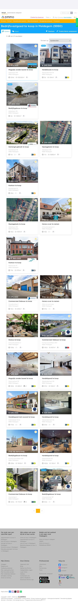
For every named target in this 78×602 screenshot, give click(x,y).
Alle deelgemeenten (19, 600)
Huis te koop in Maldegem (9, 541)
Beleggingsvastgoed (46, 21)
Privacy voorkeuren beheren (39, 598)
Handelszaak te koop (50, 70)
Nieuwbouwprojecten (19, 21)
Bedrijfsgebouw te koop (18, 108)
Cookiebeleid (18, 598)
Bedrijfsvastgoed (33, 21)
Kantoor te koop (15, 185)
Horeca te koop (15, 340)
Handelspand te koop (50, 378)
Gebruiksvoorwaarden (7, 598)
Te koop (3, 21)
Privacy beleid (26, 598)
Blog (75, 21)
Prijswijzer (57, 21)
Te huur (9, 21)
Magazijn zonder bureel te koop (21, 70)
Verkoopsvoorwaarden (53, 598)
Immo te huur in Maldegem (28, 537)
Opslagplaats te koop (50, 147)
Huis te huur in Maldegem (27, 543)
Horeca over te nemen (50, 224)
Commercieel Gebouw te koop (20, 301)
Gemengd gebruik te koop (19, 147)
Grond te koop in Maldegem (9, 547)
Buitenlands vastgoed (14, 12)
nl (75, 13)
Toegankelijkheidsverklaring (32, 600)
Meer (48, 17)
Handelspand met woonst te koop (22, 417)
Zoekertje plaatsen (37, 17)
